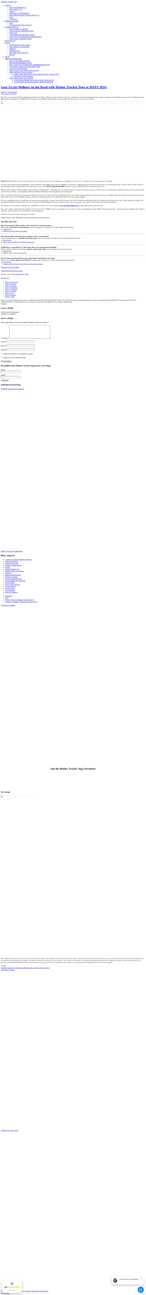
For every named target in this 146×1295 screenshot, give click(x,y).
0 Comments (18, 274)
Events (7, 567)
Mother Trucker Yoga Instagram (11, 551)
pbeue (27, 274)
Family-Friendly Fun (12, 569)
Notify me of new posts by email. (14, 358)
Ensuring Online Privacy (13, 565)
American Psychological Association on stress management (23, 264)
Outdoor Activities (11, 577)
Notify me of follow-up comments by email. (18, 354)
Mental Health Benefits (13, 575)
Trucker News (10, 588)
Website (3, 350)
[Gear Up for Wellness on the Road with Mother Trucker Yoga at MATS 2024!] (9, 94)
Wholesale (8, 596)
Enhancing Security (11, 563)
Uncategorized (12, 92)
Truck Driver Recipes (12, 585)
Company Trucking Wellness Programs (18, 559)
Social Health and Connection (15, 581)
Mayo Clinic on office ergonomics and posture (18, 242)
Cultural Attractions (11, 561)
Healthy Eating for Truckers (14, 571)
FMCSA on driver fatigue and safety (15, 231)
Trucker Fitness (10, 586)
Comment (5, 338)
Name (3, 342)
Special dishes (10, 583)
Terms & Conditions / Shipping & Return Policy (21, 602)
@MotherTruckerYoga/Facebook (12, 271)
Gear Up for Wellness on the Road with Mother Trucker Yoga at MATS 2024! (54, 87)
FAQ (7, 598)
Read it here (7, 229)
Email (3, 346)
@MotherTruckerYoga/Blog (10, 267)
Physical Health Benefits (13, 579)
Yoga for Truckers (11, 592)
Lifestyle (4, 92)
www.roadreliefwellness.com (69, 205)
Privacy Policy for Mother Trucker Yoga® (19, 600)
